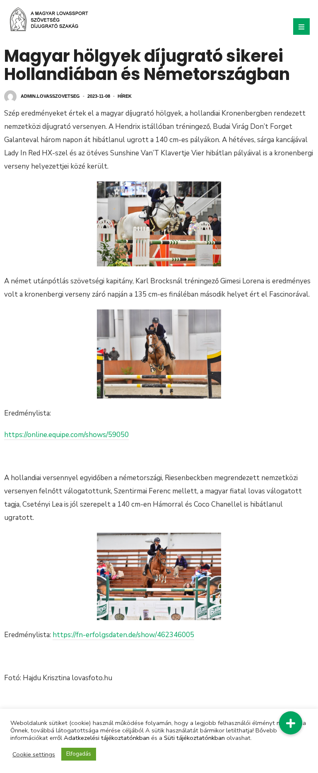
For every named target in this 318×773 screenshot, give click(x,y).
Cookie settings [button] (33, 754)
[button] (290, 722)
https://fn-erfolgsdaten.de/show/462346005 (123, 635)
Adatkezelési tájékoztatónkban (106, 738)
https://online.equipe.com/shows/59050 (66, 435)
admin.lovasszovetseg (50, 96)
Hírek (125, 96)
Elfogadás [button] (78, 754)
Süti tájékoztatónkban (194, 738)
